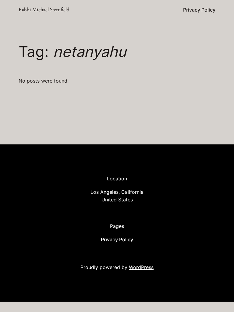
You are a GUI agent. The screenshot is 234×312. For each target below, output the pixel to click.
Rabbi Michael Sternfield (44, 9)
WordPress (141, 267)
